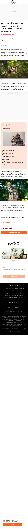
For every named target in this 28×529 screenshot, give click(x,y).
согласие (8, 267)
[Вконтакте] (12, 285)
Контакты (11, 288)
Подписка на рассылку (8, 265)
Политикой (7, 269)
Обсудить (5, 45)
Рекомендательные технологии (10, 297)
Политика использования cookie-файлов (14, 295)
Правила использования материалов (14, 291)
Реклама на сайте (9, 290)
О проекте (6, 288)
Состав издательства (19, 288)
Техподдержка (21, 297)
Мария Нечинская (11, 222)
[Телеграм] (17, 285)
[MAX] (10, 285)
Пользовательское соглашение (14, 293)
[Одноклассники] (15, 285)
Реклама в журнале (18, 290)
